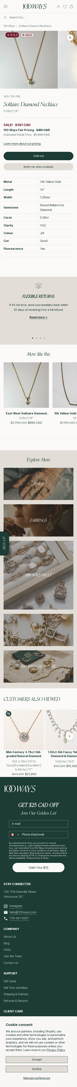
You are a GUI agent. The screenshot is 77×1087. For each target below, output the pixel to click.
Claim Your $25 (38, 867)
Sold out (38, 156)
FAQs (7, 949)
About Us (10, 936)
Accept (37, 1059)
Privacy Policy (56, 1050)
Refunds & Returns (16, 1001)
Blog (6, 943)
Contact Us (11, 963)
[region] (38, 307)
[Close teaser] (9, 531)
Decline (37, 1069)
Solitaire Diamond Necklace (35, 25)
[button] (7, 736)
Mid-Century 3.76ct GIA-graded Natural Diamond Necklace (23, 754)
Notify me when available (38, 166)
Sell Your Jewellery (16, 987)
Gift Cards (10, 981)
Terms (46, 858)
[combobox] (14, 834)
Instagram (15, 906)
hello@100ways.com (22, 912)
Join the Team (13, 956)
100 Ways (9, 25)
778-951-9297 (19, 918)
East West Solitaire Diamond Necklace (26, 413)
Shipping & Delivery (16, 994)
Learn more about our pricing (22, 143)
